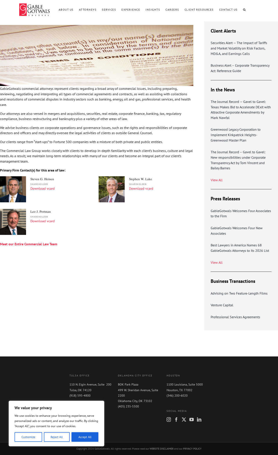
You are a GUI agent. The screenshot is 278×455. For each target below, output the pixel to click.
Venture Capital (222, 305)
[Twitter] (184, 419)
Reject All (57, 437)
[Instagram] (169, 419)
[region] (56, 423)
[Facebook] (176, 419)
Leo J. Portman (40, 211)
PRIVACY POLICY (192, 448)
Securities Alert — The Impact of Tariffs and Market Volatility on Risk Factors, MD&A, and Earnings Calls (239, 48)
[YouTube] (191, 419)
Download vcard (42, 188)
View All (217, 180)
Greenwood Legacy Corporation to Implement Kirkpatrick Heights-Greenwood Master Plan (236, 134)
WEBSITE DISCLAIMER (162, 448)
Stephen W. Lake (140, 179)
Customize (28, 437)
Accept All (84, 437)
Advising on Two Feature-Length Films (239, 293)
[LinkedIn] (199, 419)
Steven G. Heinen (42, 179)
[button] (244, 9)
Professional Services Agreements (235, 317)
